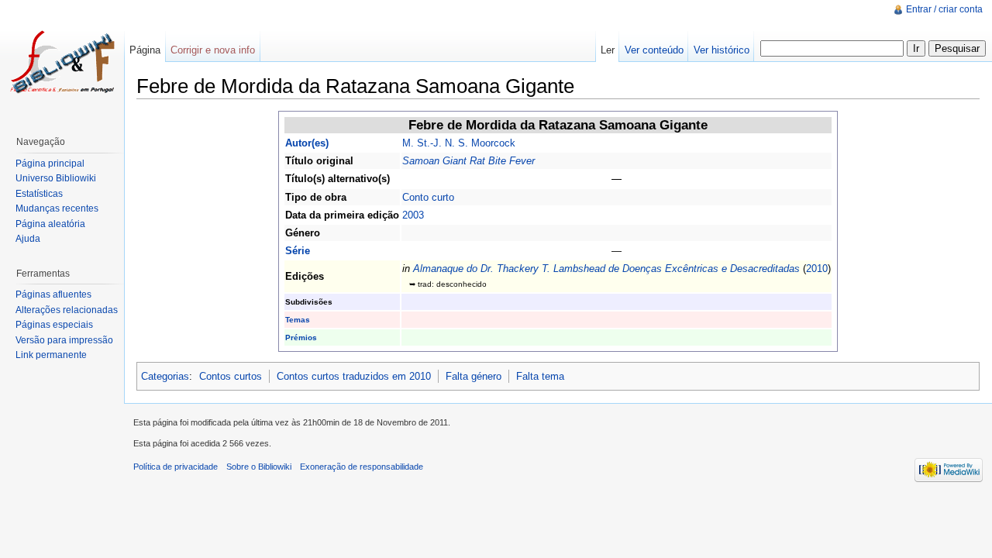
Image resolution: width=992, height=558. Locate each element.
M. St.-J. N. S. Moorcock (458, 143)
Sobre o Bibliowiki (258, 466)
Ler (608, 50)
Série (297, 251)
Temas (297, 319)
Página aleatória (50, 224)
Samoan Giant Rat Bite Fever (468, 161)
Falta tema (540, 376)
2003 (413, 215)
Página (144, 50)
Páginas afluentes (53, 294)
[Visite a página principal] (62, 62)
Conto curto (428, 197)
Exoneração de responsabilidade (361, 466)
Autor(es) (307, 143)
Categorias (165, 376)
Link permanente (51, 355)
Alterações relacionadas (67, 310)
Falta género (473, 376)
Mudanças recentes (57, 208)
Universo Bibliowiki (56, 178)
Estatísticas (39, 193)
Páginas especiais (54, 324)
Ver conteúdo (654, 50)
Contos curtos (230, 376)
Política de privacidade (175, 466)
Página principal (50, 163)
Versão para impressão (64, 340)
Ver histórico (721, 50)
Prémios (301, 337)
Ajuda (28, 238)
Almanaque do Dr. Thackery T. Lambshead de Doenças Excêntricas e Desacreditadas (606, 268)
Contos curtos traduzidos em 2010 (354, 376)
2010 (817, 268)
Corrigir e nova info (212, 50)
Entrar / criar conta (944, 9)
